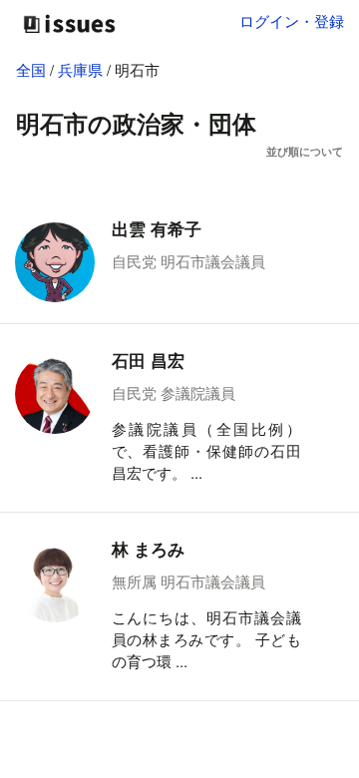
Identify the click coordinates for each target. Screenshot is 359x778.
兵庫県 (82, 69)
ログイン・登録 (291, 20)
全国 (31, 69)
